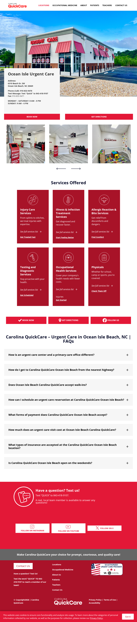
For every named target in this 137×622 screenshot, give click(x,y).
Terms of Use (110, 600)
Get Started (61, 300)
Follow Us (113, 320)
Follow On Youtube (68, 531)
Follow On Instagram (32, 530)
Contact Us (121, 5)
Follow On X (106, 528)
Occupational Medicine (64, 5)
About (83, 5)
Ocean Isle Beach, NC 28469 (20, 86)
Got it (128, 616)
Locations (43, 5)
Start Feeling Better (65, 237)
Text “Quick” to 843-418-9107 (34, 93)
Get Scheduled (26, 295)
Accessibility (94, 603)
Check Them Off (99, 291)
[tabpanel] (25, 143)
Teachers (107, 5)
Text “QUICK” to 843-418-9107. (52, 495)
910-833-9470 (26, 91)
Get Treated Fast (27, 237)
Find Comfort (98, 237)
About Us (56, 574)
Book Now (32, 116)
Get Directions (99, 116)
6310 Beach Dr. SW (16, 83)
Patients (94, 5)
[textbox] (32, 84)
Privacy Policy (95, 600)
